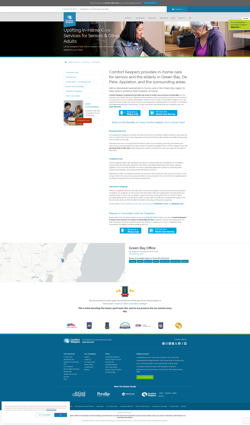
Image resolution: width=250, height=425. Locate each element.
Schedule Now (83, 120)
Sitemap (86, 369)
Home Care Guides (73, 96)
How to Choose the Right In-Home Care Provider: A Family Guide (157, 363)
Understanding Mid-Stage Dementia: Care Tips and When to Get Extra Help (160, 360)
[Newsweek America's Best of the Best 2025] (107, 328)
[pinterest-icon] (173, 343)
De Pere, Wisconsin (74, 62)
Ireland (161, 393)
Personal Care (71, 77)
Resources (152, 18)
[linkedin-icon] (170, 343)
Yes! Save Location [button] (150, 3)
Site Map (183, 406)
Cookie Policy (88, 367)
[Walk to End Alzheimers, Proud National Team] (143, 327)
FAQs (65, 379)
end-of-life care (147, 204)
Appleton (185, 261)
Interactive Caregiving (74, 91)
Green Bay (148, 261)
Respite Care (68, 371)
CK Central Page (110, 372)
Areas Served (164, 18)
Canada (174, 393)
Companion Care (72, 72)
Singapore (167, 393)
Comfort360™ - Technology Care (78, 82)
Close (246, 18)
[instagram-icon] (167, 343)
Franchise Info (109, 362)
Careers (173, 18)
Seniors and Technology (75, 86)
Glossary (66, 376)
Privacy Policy (88, 364)
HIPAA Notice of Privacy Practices (84, 406)
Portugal (161, 396)
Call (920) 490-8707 (69, 9)
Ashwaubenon (175, 261)
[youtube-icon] (179, 343)
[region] (36, 412)
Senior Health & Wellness (72, 369)
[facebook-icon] (163, 343)
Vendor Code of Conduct (113, 359)
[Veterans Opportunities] (71, 328)
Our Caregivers (68, 366)
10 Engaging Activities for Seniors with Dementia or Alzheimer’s (156, 366)
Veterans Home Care (70, 374)
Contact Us (181, 18)
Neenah (140, 261)
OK (61, 415)
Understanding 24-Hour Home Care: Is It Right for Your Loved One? (157, 357)
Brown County (165, 261)
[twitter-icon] (176, 343)
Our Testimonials (89, 362)
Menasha (133, 261)
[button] (129, 18)
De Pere (156, 261)
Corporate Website (111, 364)
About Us (128, 18)
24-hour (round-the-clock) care (130, 204)
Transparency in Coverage (159, 406)
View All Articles (145, 377)
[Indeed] (182, 343)
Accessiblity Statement (112, 357)
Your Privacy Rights (111, 367)
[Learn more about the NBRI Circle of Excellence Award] (178, 328)
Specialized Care (69, 359)
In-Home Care (96, 62)
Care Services (140, 18)
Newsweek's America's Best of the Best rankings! (125, 303)
